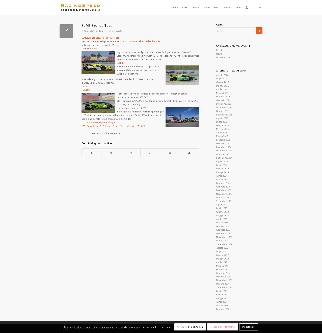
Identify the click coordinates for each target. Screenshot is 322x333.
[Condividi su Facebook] (91, 153)
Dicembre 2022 (223, 233)
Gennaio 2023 (223, 229)
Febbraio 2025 (223, 139)
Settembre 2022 (224, 244)
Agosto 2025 (222, 118)
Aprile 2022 (221, 262)
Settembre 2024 (224, 157)
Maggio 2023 (222, 215)
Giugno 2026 (222, 82)
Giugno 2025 (222, 125)
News (100, 31)
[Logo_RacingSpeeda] (80, 7)
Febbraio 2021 (223, 309)
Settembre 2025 (224, 114)
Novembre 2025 (224, 107)
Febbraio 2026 (223, 96)
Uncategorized (223, 57)
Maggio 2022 (222, 258)
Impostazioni (248, 327)
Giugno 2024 (222, 168)
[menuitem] (174, 7)
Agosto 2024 (222, 161)
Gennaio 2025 (223, 143)
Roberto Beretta (115, 31)
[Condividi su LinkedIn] (150, 153)
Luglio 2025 (221, 121)
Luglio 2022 (221, 251)
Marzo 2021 (222, 305)
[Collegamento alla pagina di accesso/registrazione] (246, 8)
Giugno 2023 (222, 211)
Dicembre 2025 (223, 103)
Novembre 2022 (224, 237)
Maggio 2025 (222, 128)
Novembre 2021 (224, 280)
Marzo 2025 (222, 136)
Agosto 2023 (222, 204)
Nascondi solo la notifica (223, 327)
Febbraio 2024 (223, 182)
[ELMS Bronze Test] (66, 31)
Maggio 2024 (222, 172)
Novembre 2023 (224, 193)
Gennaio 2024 (223, 186)
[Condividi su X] (111, 153)
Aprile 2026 (221, 89)
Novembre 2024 (224, 150)
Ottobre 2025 (222, 110)
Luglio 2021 (221, 291)
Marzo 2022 (222, 265)
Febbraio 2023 (223, 226)
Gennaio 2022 (223, 272)
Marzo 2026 (222, 92)
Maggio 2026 (222, 85)
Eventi (219, 50)
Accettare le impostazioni (190, 327)
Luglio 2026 (221, 78)
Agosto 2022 (222, 247)
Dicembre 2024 (223, 147)
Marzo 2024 (222, 179)
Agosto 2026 (222, 75)
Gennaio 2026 (223, 100)
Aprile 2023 (221, 219)
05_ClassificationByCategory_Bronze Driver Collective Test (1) (114, 126)
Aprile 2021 (221, 301)
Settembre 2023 (224, 200)
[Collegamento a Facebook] (259, 7)
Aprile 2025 (221, 132)
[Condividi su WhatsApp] (130, 153)
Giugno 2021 (222, 294)
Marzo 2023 (222, 222)
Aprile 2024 (221, 175)
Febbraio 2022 (223, 269)
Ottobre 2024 (222, 154)
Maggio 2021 (222, 298)
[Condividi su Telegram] (170, 153)
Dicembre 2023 (223, 190)
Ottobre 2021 (222, 283)
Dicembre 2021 (223, 276)
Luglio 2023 (221, 208)
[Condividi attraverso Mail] (189, 153)
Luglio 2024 (221, 164)
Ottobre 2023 (222, 197)
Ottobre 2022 (222, 240)
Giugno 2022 (222, 254)
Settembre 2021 (224, 287)
